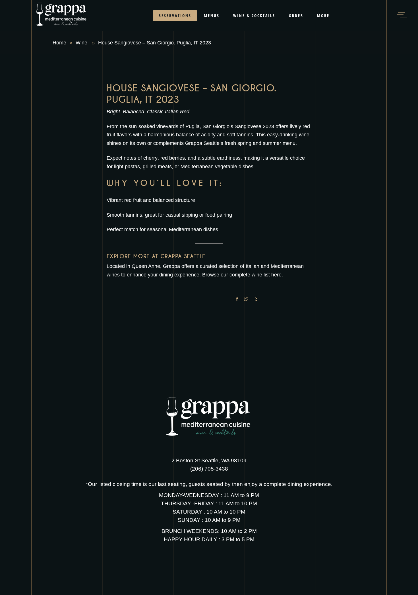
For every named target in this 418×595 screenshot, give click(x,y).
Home (59, 43)
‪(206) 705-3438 (209, 469)
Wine (81, 43)
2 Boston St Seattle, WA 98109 (209, 460)
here (276, 275)
